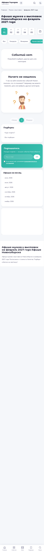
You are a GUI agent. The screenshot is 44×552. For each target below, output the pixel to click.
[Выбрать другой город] (21, 3)
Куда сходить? (10, 133)
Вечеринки (24, 41)
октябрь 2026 (9, 197)
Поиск (40, 550)
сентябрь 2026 (10, 192)
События (14, 550)
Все (4, 41)
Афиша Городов (10, 2)
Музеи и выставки (15, 10)
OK (37, 157)
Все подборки (9, 137)
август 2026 (9, 187)
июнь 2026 (8, 178)
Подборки (31, 550)
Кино (22, 550)
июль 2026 (8, 183)
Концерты (13, 41)
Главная (4, 10)
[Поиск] (34, 3)
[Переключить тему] (40, 3)
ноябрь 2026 (9, 201)
